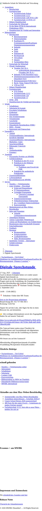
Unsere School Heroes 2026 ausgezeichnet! (21, 401)
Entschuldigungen (16, 226)
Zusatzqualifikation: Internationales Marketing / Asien (22, 141)
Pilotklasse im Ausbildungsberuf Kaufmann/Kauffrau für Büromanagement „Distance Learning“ (21, 260)
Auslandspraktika (15, 150)
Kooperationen (14, 123)
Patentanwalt (18, 53)
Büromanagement (20, 37)
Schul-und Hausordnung (23, 188)
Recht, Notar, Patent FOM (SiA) (26, 83)
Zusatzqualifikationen (17, 175)
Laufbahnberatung (21, 237)
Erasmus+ (13, 152)
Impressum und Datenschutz (19, 129)
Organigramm (14, 119)
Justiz (16, 49)
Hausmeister (13, 114)
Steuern (17, 60)
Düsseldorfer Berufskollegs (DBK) (22, 125)
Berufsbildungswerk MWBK (20, 180)
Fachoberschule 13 (21, 98)
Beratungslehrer (20, 232)
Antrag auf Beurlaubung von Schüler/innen (25, 222)
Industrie (17, 47)
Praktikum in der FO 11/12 (24, 161)
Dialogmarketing (20, 39)
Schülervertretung (15, 243)
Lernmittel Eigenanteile (22, 192)
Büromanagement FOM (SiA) (25, 81)
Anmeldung (9, 7)
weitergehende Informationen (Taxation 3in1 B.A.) (29, 71)
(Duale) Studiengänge (17, 66)
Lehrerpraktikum (15, 178)
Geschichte (13, 121)
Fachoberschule (15, 11)
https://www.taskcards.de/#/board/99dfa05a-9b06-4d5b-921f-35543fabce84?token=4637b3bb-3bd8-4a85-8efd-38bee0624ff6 (20, 322)
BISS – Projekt (14, 127)
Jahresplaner (5, 369)
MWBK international (9, 384)
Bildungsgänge (10, 32)
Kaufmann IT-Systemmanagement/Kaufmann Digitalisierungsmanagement (25, 43)
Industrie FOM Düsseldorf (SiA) (26, 75)
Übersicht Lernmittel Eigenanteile (26, 195)
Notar (16, 51)
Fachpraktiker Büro (21, 62)
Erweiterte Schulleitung (18, 110)
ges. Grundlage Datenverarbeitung (26, 203)
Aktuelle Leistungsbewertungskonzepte (25, 214)
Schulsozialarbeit (20, 234)
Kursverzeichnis (20, 205)
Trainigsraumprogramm (22, 199)
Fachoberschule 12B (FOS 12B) (26, 18)
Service (7, 182)
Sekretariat (5, 373)
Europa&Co (9, 131)
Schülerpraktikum (15, 159)
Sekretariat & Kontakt (17, 108)
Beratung (12, 230)
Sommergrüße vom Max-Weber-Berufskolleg (21, 397)
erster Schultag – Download (19, 186)
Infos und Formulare (16, 211)
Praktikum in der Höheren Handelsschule (23, 164)
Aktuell (12, 133)
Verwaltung (18, 58)
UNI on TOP (19, 85)
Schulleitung (14, 106)
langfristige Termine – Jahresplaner (22, 241)
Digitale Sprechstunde (18, 267)
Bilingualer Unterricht (17, 146)
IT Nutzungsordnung (22, 190)
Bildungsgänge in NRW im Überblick (15, 379)
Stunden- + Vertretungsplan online (14, 367)
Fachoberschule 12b (21, 96)
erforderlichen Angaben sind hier (15, 495)
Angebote (8, 154)
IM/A (11, 148)
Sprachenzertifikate (16, 144)
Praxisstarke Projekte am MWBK (21, 157)
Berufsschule (14, 9)
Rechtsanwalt (19, 56)
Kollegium (13, 112)
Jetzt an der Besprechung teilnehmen (13, 300)
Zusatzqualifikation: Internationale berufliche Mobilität (21, 137)
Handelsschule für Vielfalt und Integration (24, 30)
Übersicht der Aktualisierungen (11, 504)
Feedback (12, 228)
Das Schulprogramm (16, 117)
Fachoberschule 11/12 (22, 16)
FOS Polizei (18, 91)
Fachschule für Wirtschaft (18, 24)
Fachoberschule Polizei (22, 13)
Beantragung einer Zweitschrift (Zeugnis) (24, 224)
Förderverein (14, 245)
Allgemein (8, 251)
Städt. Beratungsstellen (22, 239)
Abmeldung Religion (17, 218)
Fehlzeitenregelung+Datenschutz (26, 201)
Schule (7, 104)
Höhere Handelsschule (17, 22)
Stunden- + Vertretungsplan (19, 184)
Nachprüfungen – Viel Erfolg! (12, 257)
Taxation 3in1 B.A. (21, 68)
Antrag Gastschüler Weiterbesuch (21, 220)
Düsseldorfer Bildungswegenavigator (15, 382)
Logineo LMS (6, 375)
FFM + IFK (13, 100)
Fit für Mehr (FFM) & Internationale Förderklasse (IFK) (22, 27)
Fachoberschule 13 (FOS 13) (24, 20)
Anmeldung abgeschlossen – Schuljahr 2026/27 (22, 399)
